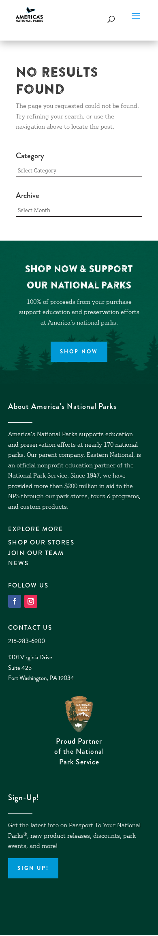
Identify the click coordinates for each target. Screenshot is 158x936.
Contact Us (30, 627)
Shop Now (79, 351)
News (18, 563)
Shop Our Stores (41, 542)
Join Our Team (36, 553)
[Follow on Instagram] (30, 601)
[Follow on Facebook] (14, 601)
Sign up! (33, 868)
